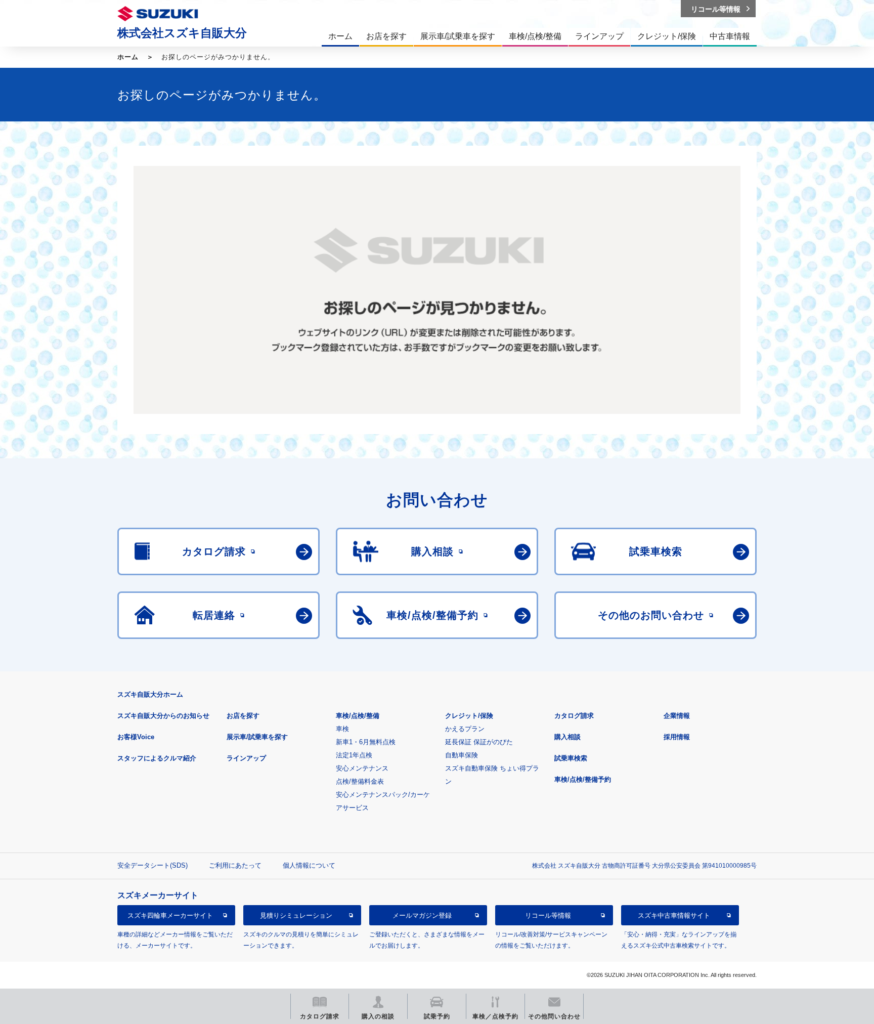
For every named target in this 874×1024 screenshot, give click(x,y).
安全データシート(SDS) (152, 865)
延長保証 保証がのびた (479, 742)
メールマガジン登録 (422, 915)
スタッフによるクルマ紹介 (156, 758)
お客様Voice (135, 737)
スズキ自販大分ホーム (150, 694)
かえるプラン (465, 729)
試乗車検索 (570, 758)
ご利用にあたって (235, 865)
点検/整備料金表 (360, 781)
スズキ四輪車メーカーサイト (170, 915)
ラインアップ (246, 758)
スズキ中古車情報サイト (674, 915)
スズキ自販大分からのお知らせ (163, 715)
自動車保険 (461, 755)
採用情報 (677, 737)
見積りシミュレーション (296, 915)
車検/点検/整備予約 (582, 779)
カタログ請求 (574, 715)
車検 (342, 729)
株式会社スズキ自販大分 (182, 32)
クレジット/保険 (469, 715)
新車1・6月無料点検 (366, 742)
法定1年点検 (354, 755)
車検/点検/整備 (357, 715)
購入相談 (567, 737)
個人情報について (309, 865)
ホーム (128, 57)
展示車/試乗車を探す (257, 737)
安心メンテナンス (362, 768)
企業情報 (677, 715)
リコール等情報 (548, 915)
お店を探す (243, 715)
